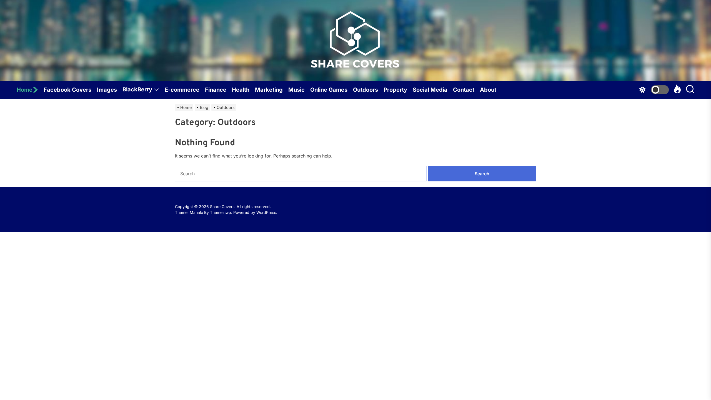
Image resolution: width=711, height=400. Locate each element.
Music (296, 89)
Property (395, 89)
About (488, 89)
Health (240, 89)
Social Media (430, 89)
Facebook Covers (67, 89)
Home (24, 89)
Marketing (269, 89)
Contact (463, 89)
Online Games (328, 89)
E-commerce (182, 89)
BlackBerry (137, 89)
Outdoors (365, 89)
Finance (215, 89)
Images (107, 89)
